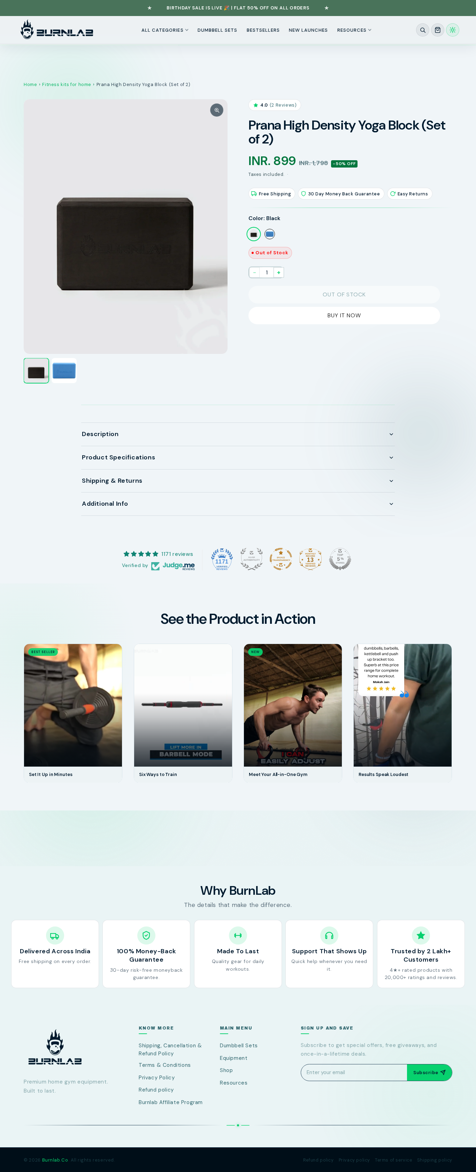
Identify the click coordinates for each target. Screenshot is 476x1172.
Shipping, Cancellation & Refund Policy (170, 1049)
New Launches (308, 30)
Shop (226, 1070)
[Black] (253, 234)
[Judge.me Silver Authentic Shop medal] (251, 559)
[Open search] (422, 30)
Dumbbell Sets (218, 30)
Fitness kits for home (66, 84)
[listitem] (36, 370)
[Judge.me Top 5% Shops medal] (340, 559)
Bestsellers (263, 30)
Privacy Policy (157, 1077)
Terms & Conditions (165, 1065)
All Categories (162, 30)
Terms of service (393, 1160)
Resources (352, 30)
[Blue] (269, 234)
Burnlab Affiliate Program (171, 1102)
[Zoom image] (216, 110)
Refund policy (156, 1089)
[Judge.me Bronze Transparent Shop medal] (281, 559)
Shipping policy (434, 1160)
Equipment (233, 1058)
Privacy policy (354, 1160)
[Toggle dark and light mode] (452, 30)
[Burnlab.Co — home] (69, 1047)
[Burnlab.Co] (57, 29)
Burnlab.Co (55, 1160)
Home (30, 84)
